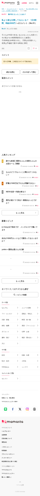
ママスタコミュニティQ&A (9, 401)
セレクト (5, 378)
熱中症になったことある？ (17, 14)
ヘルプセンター (6, 431)
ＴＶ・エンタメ (7, 313)
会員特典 (4, 434)
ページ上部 (20, 485)
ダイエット (5, 331)
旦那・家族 (5, 320)
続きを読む (10, 72)
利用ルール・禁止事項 (8, 397)
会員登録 (24, 3)
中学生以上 (5, 367)
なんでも (5, 308)
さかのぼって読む (29, 72)
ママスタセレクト (7, 469)
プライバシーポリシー (8, 454)
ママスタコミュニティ (8, 473)
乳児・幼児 (5, 361)
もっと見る (20, 213)
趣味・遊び (5, 337)
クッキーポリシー (7, 457)
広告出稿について (7, 438)
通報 (3, 48)
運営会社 (4, 442)
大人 (3, 343)
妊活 (3, 355)
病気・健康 (5, 325)
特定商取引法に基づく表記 (9, 461)
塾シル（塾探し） (7, 477)
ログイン (31, 3)
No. (4, 28)
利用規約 (4, 450)
